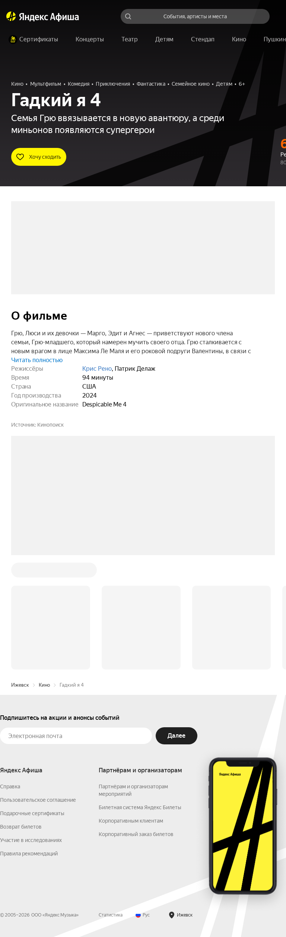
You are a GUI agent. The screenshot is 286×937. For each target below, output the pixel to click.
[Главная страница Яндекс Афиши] (11, 16)
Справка (10, 674)
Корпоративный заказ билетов (136, 721)
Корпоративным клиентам (131, 708)
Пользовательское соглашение (38, 687)
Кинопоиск (50, 425)
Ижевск (20, 572)
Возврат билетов (21, 714)
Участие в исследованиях (31, 727)
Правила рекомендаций (29, 741)
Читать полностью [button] (37, 360)
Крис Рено (97, 368)
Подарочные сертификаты (32, 700)
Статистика (111, 802)
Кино (44, 572)
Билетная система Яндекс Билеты (140, 694)
